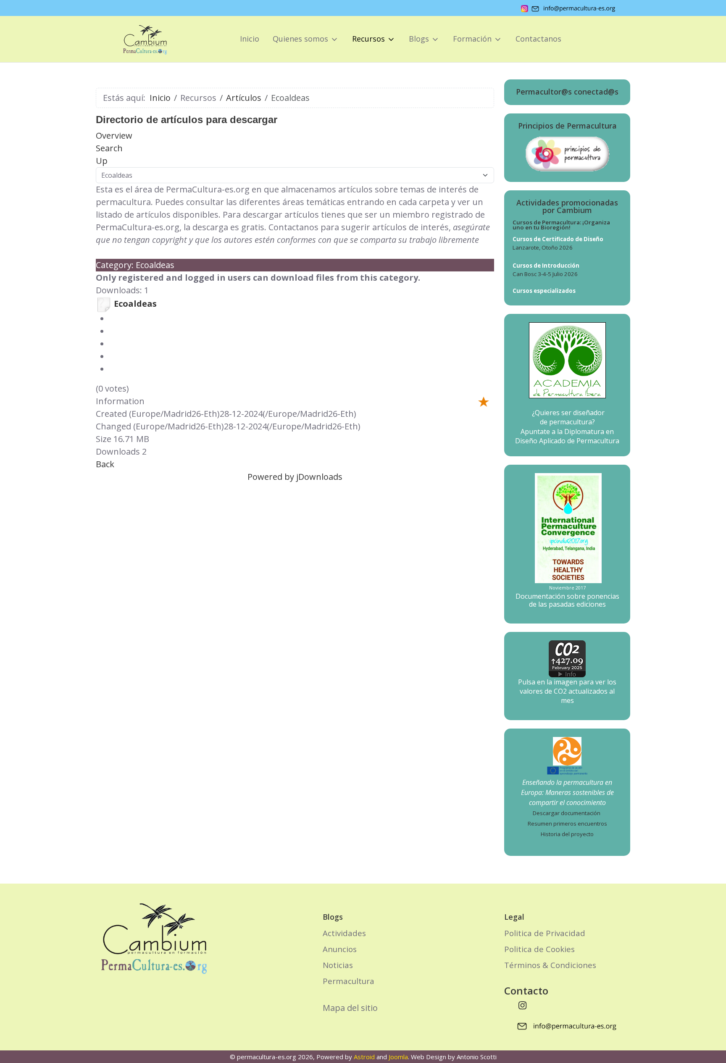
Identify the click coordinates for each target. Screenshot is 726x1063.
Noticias (338, 965)
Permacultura (348, 981)
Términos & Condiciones (550, 965)
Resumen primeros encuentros (567, 823)
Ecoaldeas (135, 304)
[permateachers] (567, 750)
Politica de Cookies (539, 949)
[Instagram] (523, 1005)
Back (105, 464)
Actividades (344, 933)
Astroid (364, 1056)
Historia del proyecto (567, 834)
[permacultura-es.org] (133, 39)
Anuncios (340, 949)
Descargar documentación (566, 813)
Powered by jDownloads (294, 476)
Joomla (398, 1056)
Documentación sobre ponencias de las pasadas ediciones (567, 600)
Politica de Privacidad (544, 933)
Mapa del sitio (350, 1007)
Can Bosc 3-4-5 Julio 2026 (545, 274)
